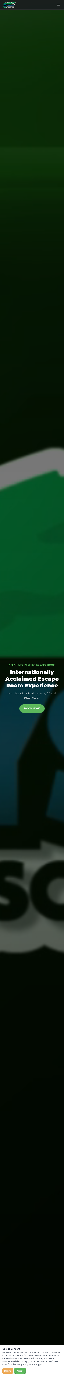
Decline (7, 1370)
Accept (20, 1370)
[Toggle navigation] (59, 5)
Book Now (32, 708)
